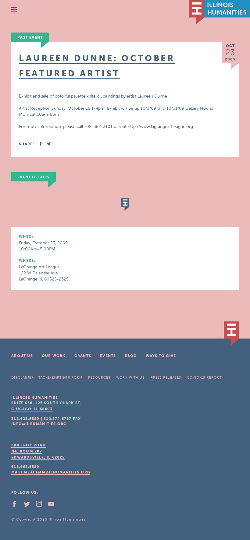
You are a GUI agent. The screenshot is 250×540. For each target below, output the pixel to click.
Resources (99, 378)
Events (108, 356)
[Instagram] (41, 505)
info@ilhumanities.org (38, 424)
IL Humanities (219, 12)
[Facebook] (16, 505)
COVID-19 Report (204, 378)
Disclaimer (22, 378)
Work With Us (130, 378)
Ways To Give (161, 356)
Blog (131, 356)
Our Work (54, 356)
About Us (22, 356)
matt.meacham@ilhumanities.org (50, 472)
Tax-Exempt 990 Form (60, 378)
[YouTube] (53, 505)
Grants (82, 356)
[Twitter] (29, 505)
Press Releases (166, 378)
